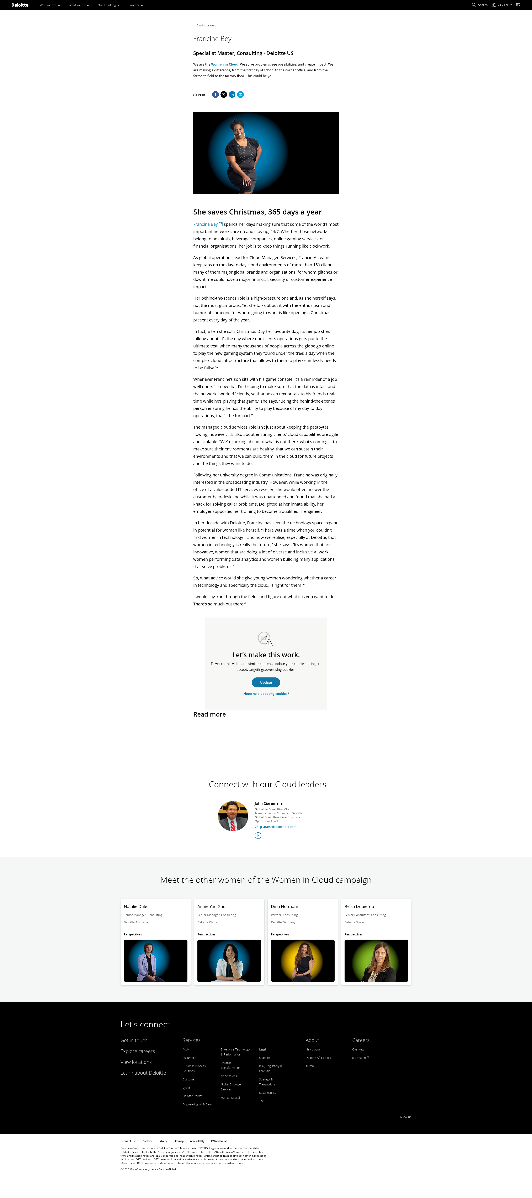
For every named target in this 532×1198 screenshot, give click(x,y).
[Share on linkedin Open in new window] (232, 94)
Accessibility (197, 1141)
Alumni (310, 1066)
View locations (136, 1061)
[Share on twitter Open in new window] (223, 94)
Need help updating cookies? (266, 693)
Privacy (163, 1141)
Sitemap (178, 1141)
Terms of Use (128, 1141)
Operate (264, 1058)
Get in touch (134, 1040)
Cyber (186, 1088)
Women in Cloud (224, 64)
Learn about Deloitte (143, 1072)
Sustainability (267, 1093)
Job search (359, 1058)
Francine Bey (205, 224)
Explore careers (138, 1051)
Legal (262, 1049)
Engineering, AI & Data (197, 1104)
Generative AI (229, 1076)
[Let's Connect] (517, 5)
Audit (186, 1049)
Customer (189, 1079)
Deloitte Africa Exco (318, 1058)
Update (266, 682)
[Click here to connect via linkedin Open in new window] (258, 835)
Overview (358, 1049)
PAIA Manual (219, 1141)
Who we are (48, 5)
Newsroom (313, 1049)
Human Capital (230, 1098)
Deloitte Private (193, 1096)
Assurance (189, 1058)
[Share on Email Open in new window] (240, 94)
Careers (134, 5)
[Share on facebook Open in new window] (215, 94)
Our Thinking (107, 5)
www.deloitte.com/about (213, 1163)
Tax (261, 1101)
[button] (480, 5)
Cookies (147, 1141)
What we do (77, 5)
